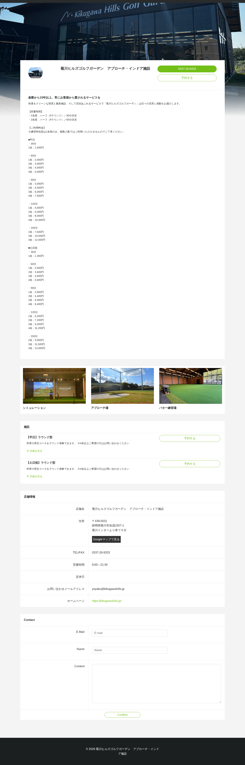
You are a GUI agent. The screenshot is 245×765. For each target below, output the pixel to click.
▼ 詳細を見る (34, 450)
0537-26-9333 (187, 68)
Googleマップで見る (106, 539)
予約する (187, 77)
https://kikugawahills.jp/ (106, 600)
